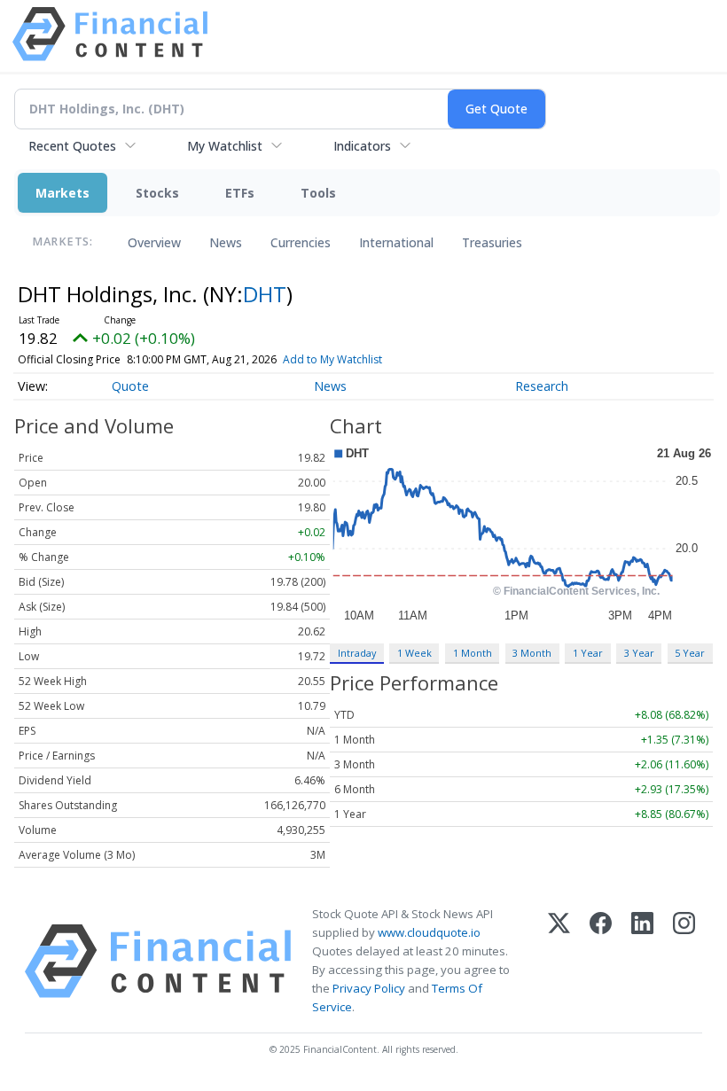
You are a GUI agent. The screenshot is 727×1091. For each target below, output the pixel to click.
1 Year (588, 652)
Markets (62, 192)
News (225, 242)
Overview (154, 242)
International (396, 242)
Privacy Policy (368, 988)
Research (541, 386)
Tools (318, 192)
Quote (130, 386)
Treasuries (492, 242)
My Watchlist (224, 145)
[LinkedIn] (642, 961)
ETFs (239, 192)
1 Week (414, 652)
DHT (264, 293)
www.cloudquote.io (429, 932)
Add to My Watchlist (332, 359)
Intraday (357, 652)
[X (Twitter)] (559, 961)
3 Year (639, 652)
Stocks (157, 192)
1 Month (472, 652)
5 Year (690, 652)
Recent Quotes (72, 145)
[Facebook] (600, 961)
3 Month (531, 652)
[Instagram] (684, 961)
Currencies (300, 242)
